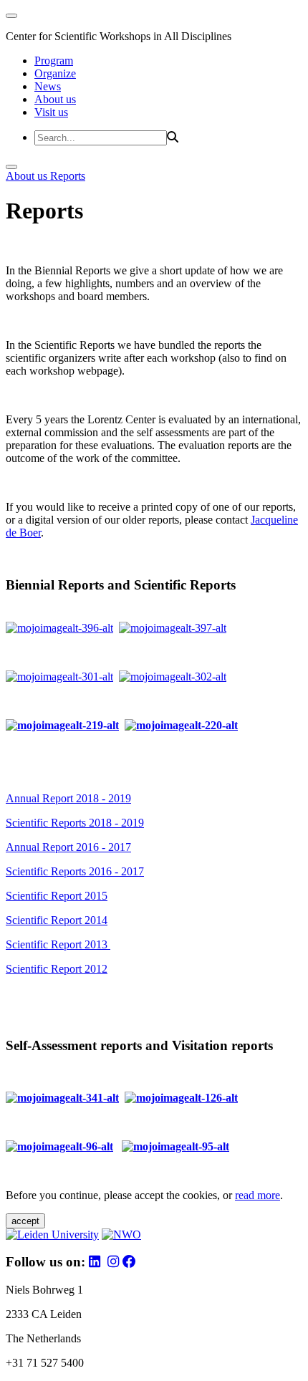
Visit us (51, 112)
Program (53, 60)
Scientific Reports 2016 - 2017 (75, 871)
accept (25, 1221)
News (47, 86)
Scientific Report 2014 (56, 920)
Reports (67, 176)
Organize (55, 73)
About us (55, 99)
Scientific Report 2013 (58, 944)
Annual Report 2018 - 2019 (68, 798)
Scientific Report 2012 (56, 969)
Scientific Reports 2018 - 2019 (75, 823)
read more (257, 1195)
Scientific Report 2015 (56, 896)
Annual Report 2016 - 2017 (68, 847)
